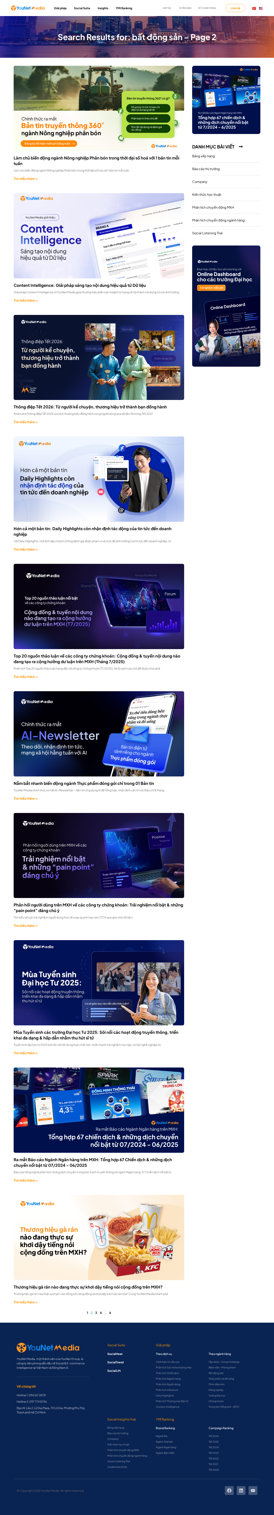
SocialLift (114, 1370)
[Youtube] (253, 1490)
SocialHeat (115, 1354)
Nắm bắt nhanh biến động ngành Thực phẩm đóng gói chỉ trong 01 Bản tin (84, 783)
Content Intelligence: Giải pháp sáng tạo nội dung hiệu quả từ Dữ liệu (80, 285)
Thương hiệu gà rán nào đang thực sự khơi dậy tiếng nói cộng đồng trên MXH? (88, 1286)
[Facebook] (229, 1490)
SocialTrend (115, 1362)
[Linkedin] (241, 1490)
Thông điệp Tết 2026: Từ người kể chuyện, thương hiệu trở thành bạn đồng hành (90, 406)
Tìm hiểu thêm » (26, 179)
